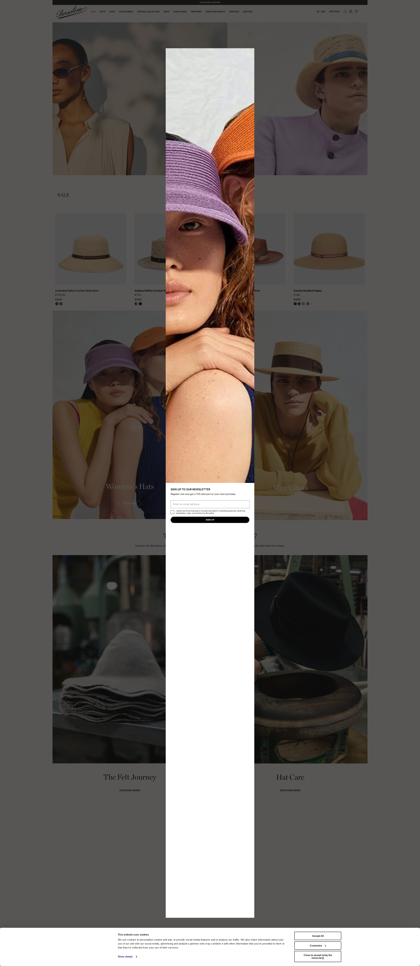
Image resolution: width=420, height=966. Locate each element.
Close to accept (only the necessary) (318, 956)
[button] (251, 52)
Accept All (318, 935)
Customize (316, 945)
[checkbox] (172, 512)
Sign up (210, 520)
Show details (125, 956)
